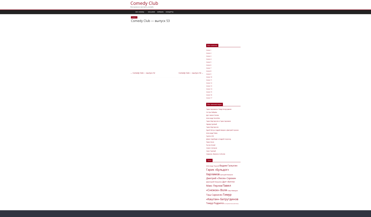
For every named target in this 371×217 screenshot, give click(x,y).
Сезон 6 (208, 65)
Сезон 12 (209, 83)
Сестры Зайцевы (211, 112)
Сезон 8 (208, 71)
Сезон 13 (209, 86)
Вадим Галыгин (228, 165)
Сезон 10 (209, 77)
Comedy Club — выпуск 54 (191, 73)
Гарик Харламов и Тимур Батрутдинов (218, 109)
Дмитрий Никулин (214, 182)
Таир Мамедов (232, 190)
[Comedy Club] (132, 12)
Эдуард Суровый (211, 124)
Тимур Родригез (215, 203)
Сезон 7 (208, 68)
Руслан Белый (210, 145)
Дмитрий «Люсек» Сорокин (221, 178)
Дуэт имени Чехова (212, 115)
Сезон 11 (209, 80)
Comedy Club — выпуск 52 (142, 73)
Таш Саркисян (214, 194)
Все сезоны (140, 12)
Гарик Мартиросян (212, 127)
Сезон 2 (134, 17)
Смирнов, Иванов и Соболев (215, 154)
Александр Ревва (211, 133)
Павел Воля (210, 142)
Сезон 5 (208, 62)
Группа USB (210, 136)
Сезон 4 (208, 59)
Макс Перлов (214, 185)
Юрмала (160, 12)
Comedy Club (144, 3)
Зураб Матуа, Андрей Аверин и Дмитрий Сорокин (222, 130)
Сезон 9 (208, 74)
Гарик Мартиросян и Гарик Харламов (218, 121)
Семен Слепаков (211, 148)
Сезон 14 (209, 89)
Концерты (169, 12)
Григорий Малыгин (226, 175)
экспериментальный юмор (231, 203)
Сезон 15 (209, 92)
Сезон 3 (208, 56)
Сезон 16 (209, 95)
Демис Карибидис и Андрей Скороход (218, 139)
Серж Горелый (211, 151)
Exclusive (151, 12)
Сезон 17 (209, 98)
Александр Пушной (212, 166)
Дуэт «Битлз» (228, 181)
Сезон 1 (208, 50)
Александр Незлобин (213, 118)
